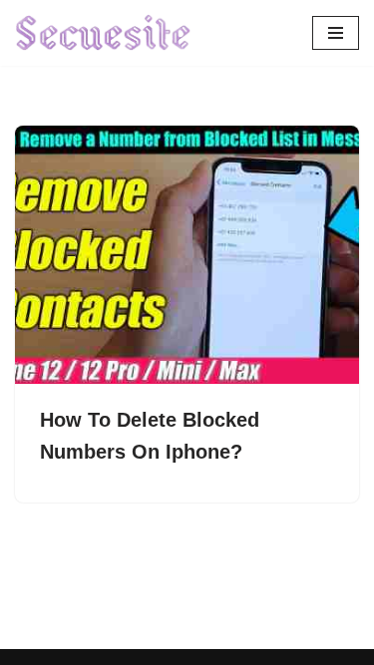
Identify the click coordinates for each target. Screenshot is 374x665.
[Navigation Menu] (335, 33)
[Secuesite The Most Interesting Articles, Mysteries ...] (103, 33)
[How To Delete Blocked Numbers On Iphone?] (187, 255)
